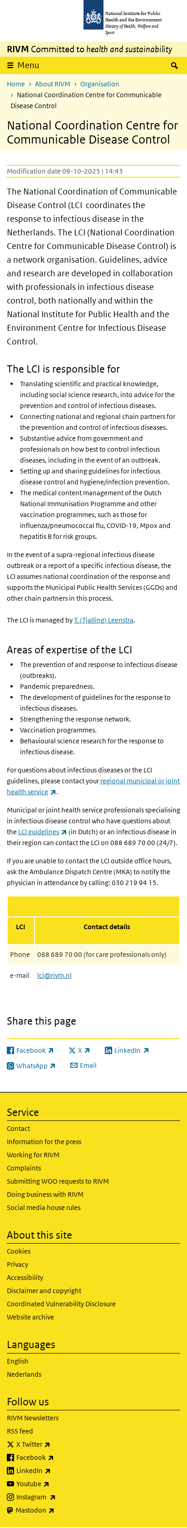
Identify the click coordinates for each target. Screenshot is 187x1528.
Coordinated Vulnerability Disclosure (61, 1303)
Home (16, 84)
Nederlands (24, 1374)
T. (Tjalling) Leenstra (103, 620)
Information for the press (44, 1141)
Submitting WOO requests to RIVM (58, 1181)
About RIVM (52, 84)
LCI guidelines (42, 831)
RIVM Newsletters (33, 1418)
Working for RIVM (33, 1154)
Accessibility (25, 1277)
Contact (18, 1128)
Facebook (59, 1457)
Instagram (59, 1496)
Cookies (18, 1251)
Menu (28, 65)
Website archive (30, 1317)
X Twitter (57, 1443)
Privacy (17, 1264)
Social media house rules (43, 1207)
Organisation (99, 84)
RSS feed (20, 1431)
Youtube (56, 1483)
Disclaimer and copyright (44, 1290)
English (18, 1361)
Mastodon (58, 1509)
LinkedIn (57, 1470)
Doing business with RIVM (45, 1194)
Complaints (24, 1168)
